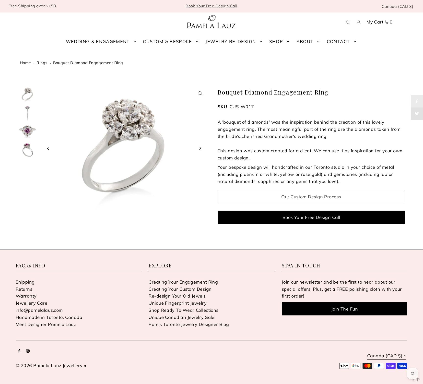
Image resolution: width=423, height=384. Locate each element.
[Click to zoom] (199, 93)
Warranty (26, 296)
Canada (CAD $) (397, 6)
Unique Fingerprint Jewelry (178, 303)
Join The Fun (344, 309)
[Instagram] (28, 351)
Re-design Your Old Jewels (177, 296)
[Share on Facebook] (417, 101)
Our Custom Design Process (311, 197)
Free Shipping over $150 (32, 5)
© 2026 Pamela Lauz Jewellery (49, 365)
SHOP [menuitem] (276, 41)
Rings (41, 62)
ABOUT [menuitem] (305, 41)
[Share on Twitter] (417, 114)
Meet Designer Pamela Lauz (46, 324)
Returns (24, 289)
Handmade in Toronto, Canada (49, 317)
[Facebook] (19, 351)
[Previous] (48, 148)
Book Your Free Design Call (211, 5)
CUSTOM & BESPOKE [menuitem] (167, 41)
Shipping (25, 282)
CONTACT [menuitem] (338, 41)
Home (25, 62)
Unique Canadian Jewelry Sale (181, 317)
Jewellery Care (31, 303)
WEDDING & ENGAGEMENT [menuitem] (98, 41)
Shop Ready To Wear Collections (184, 310)
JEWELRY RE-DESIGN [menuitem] (230, 41)
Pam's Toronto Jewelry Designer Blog (189, 324)
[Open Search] (348, 21)
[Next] (199, 148)
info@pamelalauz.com (39, 310)
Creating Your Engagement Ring (183, 282)
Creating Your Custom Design (180, 289)
